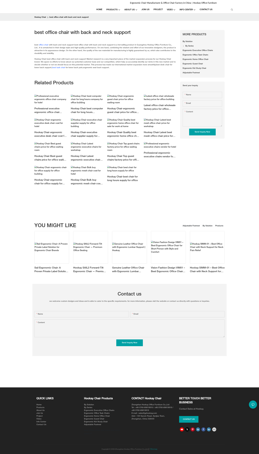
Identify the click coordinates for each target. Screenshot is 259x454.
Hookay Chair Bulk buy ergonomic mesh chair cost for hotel (86, 182)
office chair (43, 45)
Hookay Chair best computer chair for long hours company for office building (87, 111)
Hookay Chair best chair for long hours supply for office (122, 179)
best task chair (58, 68)
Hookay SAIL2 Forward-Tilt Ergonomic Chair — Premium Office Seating (89, 270)
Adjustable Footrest (191, 226)
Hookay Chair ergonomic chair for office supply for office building (48, 182)
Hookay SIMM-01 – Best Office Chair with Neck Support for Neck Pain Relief (207, 270)
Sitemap (153, 449)
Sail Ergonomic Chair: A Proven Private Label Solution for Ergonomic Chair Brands (50, 270)
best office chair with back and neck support (69, 17)
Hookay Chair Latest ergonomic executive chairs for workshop (86, 158)
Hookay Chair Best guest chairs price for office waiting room (50, 158)
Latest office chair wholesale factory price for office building (159, 107)
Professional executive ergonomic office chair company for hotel (46, 111)
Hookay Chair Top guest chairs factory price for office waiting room (123, 158)
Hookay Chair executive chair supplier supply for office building (84, 134)
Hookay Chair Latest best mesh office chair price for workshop (158, 134)
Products (219, 226)
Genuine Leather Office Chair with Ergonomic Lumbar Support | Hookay (128, 270)
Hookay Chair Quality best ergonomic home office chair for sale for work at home (123, 134)
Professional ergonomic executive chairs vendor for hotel (159, 155)
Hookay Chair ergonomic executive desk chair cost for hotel (50, 134)
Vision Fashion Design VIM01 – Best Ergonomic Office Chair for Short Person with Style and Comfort (168, 270)
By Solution (207, 226)
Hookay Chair (40, 17)
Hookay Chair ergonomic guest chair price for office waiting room (122, 111)
